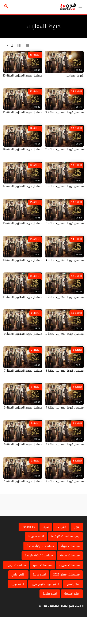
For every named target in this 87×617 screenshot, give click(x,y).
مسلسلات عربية (70, 546)
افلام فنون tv (36, 536)
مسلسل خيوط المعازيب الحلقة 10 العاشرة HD (56, 333)
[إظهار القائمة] (80, 5)
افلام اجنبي (18, 574)
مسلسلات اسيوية (69, 565)
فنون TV (61, 526)
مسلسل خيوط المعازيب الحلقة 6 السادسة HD (57, 444)
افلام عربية (39, 574)
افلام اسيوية (72, 593)
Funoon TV (28, 526)
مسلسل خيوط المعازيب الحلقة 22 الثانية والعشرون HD (51, 112)
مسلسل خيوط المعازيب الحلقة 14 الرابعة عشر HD (54, 260)
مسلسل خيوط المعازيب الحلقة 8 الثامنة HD (58, 370)
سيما (46, 526)
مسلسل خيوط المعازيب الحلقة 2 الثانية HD (58, 481)
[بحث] (6, 6)
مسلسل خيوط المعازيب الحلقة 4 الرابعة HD (58, 407)
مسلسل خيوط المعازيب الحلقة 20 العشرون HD (56, 149)
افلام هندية (50, 593)
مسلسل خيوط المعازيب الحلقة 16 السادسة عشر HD (53, 223)
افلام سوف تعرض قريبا (45, 584)
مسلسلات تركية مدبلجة (40, 546)
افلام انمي (73, 584)
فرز (10, 46)
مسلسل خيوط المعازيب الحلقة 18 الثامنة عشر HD (54, 186)
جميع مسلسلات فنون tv (65, 536)
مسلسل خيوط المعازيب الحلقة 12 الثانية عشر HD (55, 297)
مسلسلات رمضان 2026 (66, 574)
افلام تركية (17, 584)
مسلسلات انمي (42, 565)
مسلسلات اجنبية (16, 565)
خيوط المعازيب (75, 75)
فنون (77, 526)
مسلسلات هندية (70, 555)
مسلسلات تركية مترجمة (39, 555)
